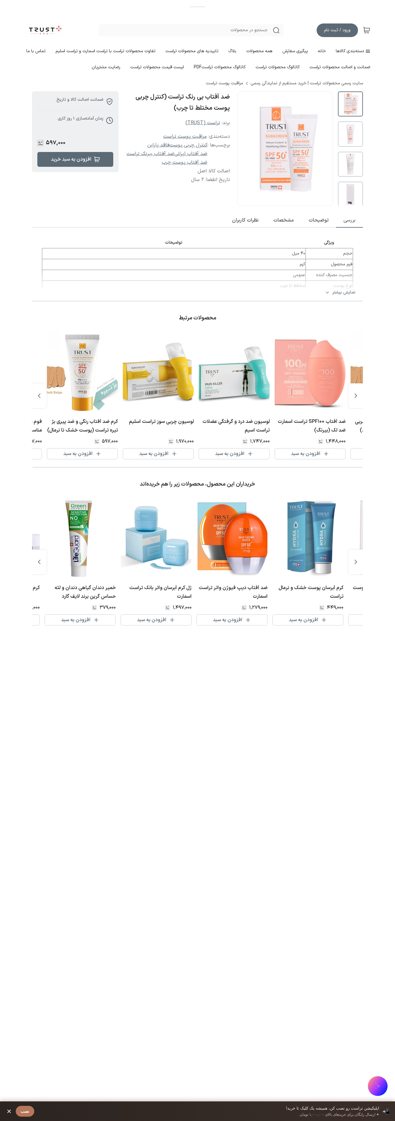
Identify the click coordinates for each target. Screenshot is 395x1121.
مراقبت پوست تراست (224, 83)
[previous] (355, 395)
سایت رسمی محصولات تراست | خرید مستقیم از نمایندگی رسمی (307, 83)
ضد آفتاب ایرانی (190, 154)
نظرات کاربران (245, 220)
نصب (25, 1111)
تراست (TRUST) (202, 123)
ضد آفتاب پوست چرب (184, 162)
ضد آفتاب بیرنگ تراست (150, 154)
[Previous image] (246, 149)
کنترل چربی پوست (188, 145)
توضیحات (319, 220)
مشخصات (283, 220)
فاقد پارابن (158, 145)
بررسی (349, 220)
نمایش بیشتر (344, 292)
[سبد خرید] (366, 30)
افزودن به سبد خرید (71, 159)
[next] (39, 395)
